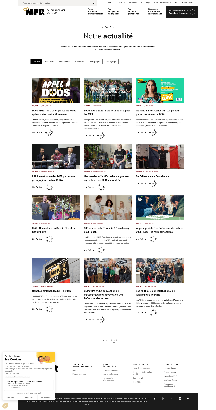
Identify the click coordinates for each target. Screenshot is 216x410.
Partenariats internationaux (108, 379)
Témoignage (111, 61)
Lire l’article (37, 132)
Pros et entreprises (110, 370)
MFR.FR (111, 2)
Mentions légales (170, 380)
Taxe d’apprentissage (141, 368)
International (64, 61)
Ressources (133, 2)
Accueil (75, 370)
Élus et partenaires (110, 374)
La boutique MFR (170, 376)
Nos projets (95, 61)
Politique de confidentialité (169, 385)
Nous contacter (170, 368)
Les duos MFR (138, 378)
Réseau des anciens (161, 2)
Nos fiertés (80, 61)
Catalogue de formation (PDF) (142, 373)
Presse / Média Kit (171, 372)
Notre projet (145, 2)
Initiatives (49, 61)
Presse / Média (187, 2)
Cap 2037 (137, 382)
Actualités (121, 2)
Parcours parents (79, 374)
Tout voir (36, 61)
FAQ (176, 2)
